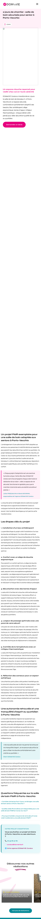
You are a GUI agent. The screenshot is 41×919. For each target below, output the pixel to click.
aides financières (6, 777)
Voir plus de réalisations (20, 910)
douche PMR (23, 569)
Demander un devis (14, 125)
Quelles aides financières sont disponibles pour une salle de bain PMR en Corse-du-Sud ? (20, 810)
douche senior (8, 503)
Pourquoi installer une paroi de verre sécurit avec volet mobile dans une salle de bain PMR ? (19, 817)
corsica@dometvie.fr (15, 844)
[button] (37, 4)
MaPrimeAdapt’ (15, 780)
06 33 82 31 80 (12, 841)
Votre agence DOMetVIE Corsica (20, 848)
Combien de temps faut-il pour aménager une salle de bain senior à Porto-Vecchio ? (20, 802)
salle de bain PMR (23, 445)
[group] (17, 888)
